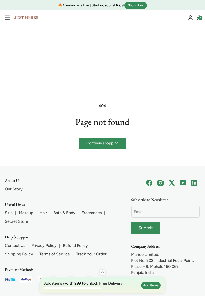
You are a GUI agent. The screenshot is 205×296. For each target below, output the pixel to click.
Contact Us (15, 245)
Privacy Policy (44, 245)
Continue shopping (102, 143)
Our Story (14, 189)
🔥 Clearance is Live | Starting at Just (91, 5)
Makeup (26, 212)
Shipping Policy (19, 254)
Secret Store (16, 221)
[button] (8, 17)
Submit (145, 228)
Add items (151, 285)
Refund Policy (75, 245)
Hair (43, 212)
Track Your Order (91, 254)
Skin (9, 212)
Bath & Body (65, 212)
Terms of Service (55, 254)
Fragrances (92, 212)
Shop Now (136, 5)
